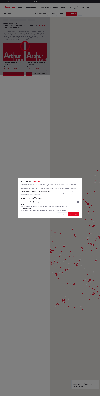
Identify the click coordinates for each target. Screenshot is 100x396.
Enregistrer (62, 214)
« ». (36, 191)
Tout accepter (73, 214)
